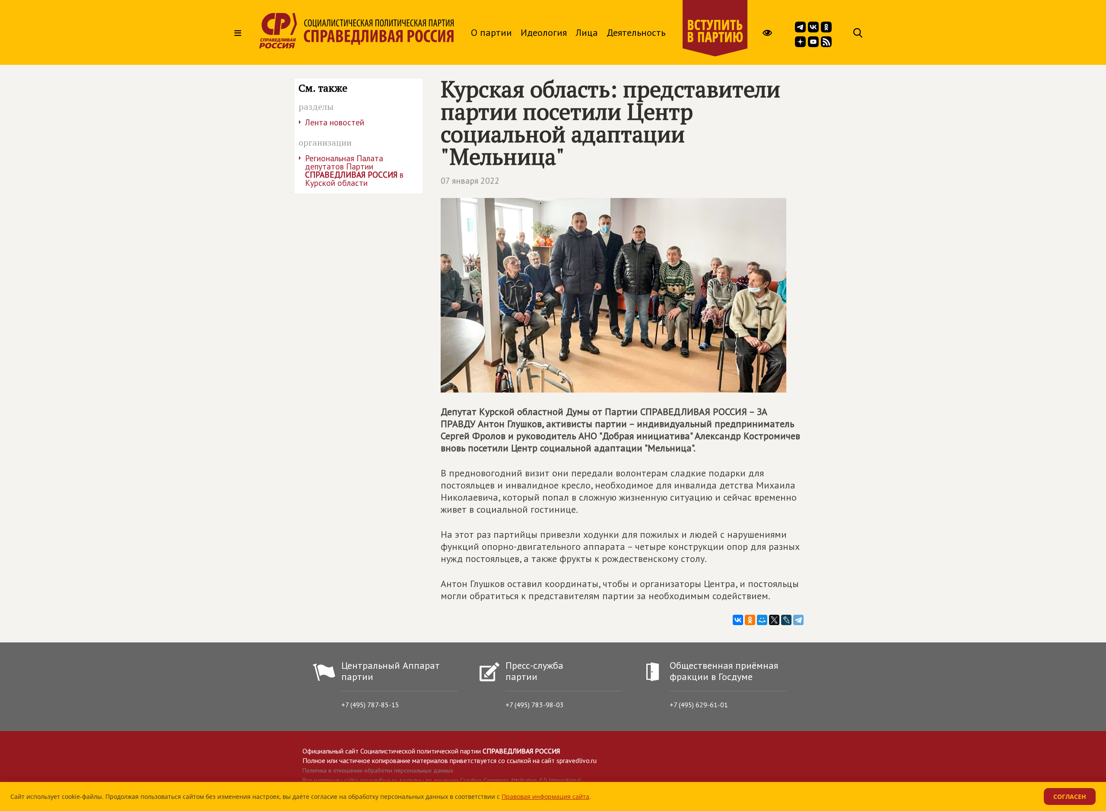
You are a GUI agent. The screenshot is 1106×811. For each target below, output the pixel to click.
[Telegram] (798, 620)
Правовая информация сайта (545, 796)
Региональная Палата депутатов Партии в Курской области (354, 170)
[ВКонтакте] (738, 620)
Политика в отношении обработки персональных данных (377, 770)
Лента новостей (334, 122)
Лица (586, 32)
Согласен (1069, 796)
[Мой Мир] (762, 620)
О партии (491, 32)
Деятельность (636, 32)
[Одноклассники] (750, 620)
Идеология (544, 32)
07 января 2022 (470, 180)
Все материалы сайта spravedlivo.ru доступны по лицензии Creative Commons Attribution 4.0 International (441, 780)
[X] (774, 620)
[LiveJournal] (786, 620)
